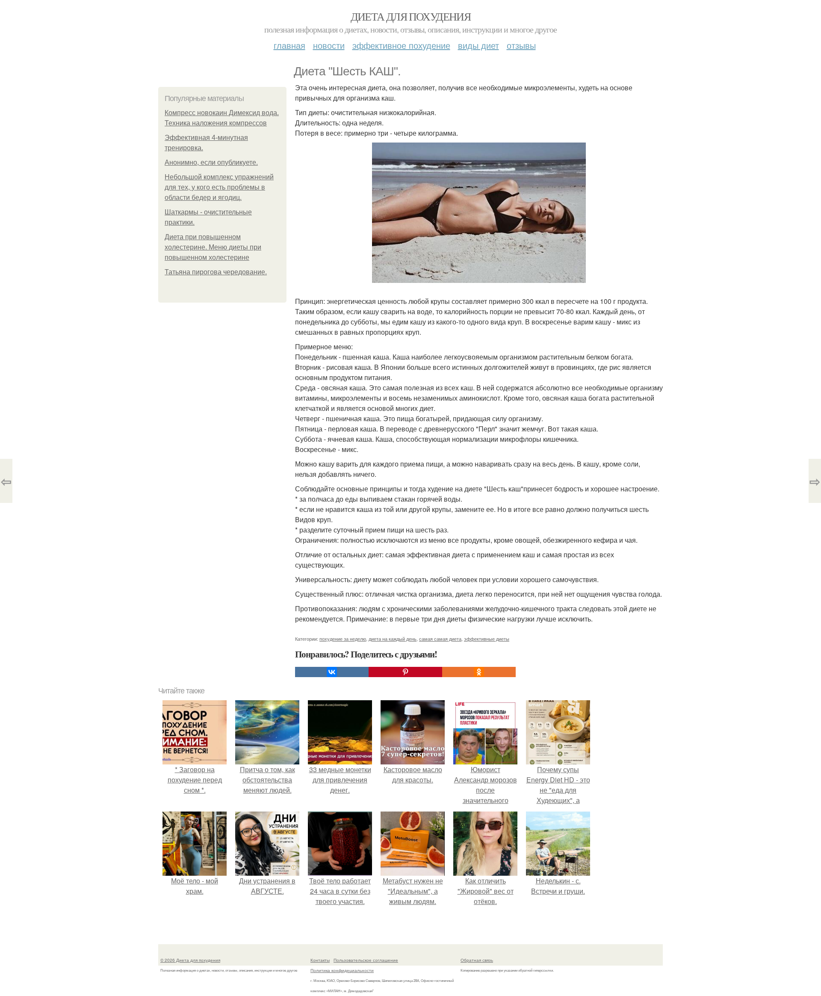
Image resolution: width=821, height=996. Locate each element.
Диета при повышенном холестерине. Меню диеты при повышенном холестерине (213, 247)
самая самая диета (440, 638)
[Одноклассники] (479, 672)
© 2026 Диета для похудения (190, 960)
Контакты (320, 960)
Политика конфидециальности (342, 970)
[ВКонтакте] (332, 672)
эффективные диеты (486, 638)
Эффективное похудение (401, 45)
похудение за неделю (342, 638)
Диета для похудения (411, 16)
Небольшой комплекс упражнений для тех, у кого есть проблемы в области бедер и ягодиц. (219, 187)
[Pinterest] (405, 672)
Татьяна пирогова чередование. (216, 272)
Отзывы (521, 45)
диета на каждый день (392, 638)
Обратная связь (477, 960)
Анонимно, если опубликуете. (211, 162)
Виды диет (478, 45)
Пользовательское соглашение (366, 960)
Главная (289, 45)
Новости (329, 45)
